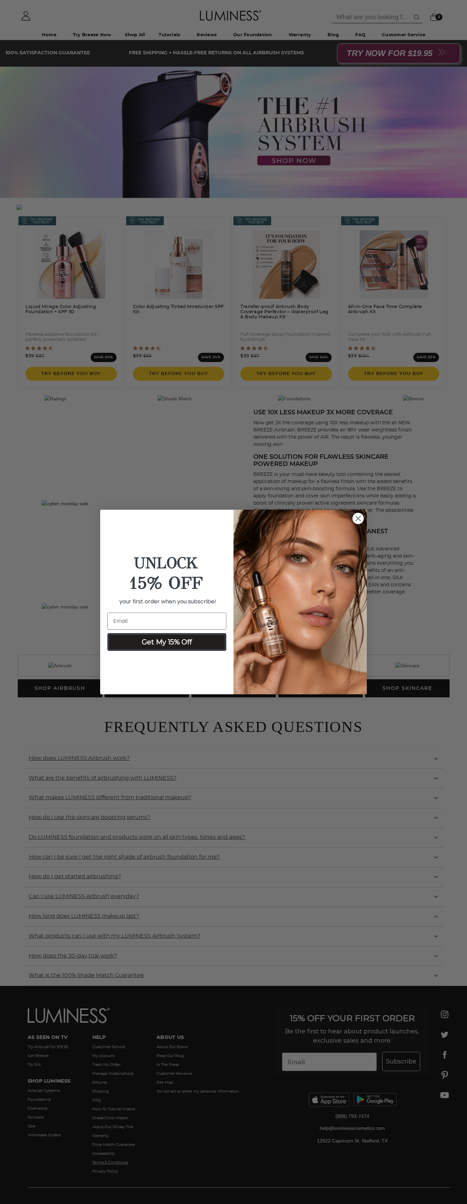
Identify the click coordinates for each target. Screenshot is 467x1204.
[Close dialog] (358, 518)
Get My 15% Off (167, 642)
